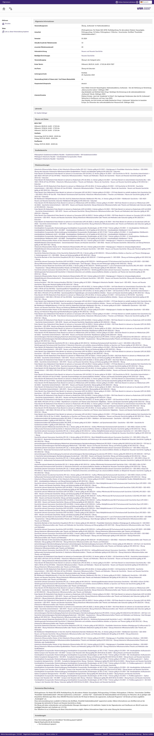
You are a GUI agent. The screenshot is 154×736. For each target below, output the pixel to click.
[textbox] (146, 2)
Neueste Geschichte (88, 55)
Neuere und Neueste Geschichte (92, 51)
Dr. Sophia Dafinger (40, 113)
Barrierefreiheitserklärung (133, 734)
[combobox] (145, 2)
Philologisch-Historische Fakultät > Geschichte (49, 159)
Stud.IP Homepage (144, 8)
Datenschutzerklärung (116, 734)
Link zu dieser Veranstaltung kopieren (17, 31)
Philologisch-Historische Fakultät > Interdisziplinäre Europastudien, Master (58, 157)
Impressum (97, 734)
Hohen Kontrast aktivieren (126, 2)
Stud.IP (105, 734)
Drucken (7, 23)
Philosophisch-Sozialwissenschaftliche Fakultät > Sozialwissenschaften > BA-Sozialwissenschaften (65, 154)
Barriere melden (148, 734)
